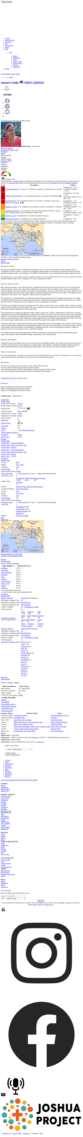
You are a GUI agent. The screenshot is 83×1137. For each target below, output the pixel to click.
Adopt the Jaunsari (7, 148)
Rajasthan (19, 482)
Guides (3, 836)
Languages (4, 594)
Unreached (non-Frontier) (13, 196)
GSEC (3, 430)
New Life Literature (57, 731)
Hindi (23, 612)
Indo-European (26, 602)
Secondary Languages (8, 618)
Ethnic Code (5, 456)
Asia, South (19, 465)
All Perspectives (6, 796)
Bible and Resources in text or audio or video (28, 722)
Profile (3, 261)
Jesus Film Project (56, 720)
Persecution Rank (6, 473)
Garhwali (30, 612)
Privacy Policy (17, 63)
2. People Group (10, 753)
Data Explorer (5, 789)
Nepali (23, 616)
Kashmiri (41, 616)
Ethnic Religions (6, 572)
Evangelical (53, 183)
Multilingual (5, 829)
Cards (3, 834)
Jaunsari (3, 157)
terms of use (49, 904)
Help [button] (6, 49)
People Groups (9, 40)
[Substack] (3, 911)
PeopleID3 (4, 435)
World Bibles (5, 702)
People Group (5, 447)
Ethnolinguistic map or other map (11, 554)
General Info (5, 400)
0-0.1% (3, 164)
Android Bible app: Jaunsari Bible (25, 731)
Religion (3, 559)
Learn (3, 861)
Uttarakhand (20, 478)
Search (7, 38)
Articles (3, 825)
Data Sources (5, 872)
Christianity (5, 570)
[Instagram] (41, 993)
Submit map (5, 519)
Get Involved (9, 45)
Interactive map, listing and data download (29, 487)
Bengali (40, 626)
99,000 (3, 153)
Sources (3, 733)
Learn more (40, 742)
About (7, 47)
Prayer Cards (14, 150)
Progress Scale (18, 181)
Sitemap (15, 65)
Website (18, 471)
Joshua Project (5, 871)
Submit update (5, 263)
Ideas (2, 840)
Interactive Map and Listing (9, 259)
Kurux (40, 620)
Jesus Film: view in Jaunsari (23, 720)
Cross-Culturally (6, 867)
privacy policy (37, 904)
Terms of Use (17, 61)
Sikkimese (30, 624)
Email (3, 847)
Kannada (40, 624)
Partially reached (10, 216)
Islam (3, 577)
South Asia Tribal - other (19, 445)
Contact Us (16, 67)
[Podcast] (16, 1096)
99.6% (9, 161)
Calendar (4, 851)
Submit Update (32, 780)
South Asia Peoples (22, 489)
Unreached (4, 426)
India (17, 462)
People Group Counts (8, 874)
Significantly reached (12, 219)
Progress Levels (6, 811)
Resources (8, 42)
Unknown (4, 168)
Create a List (5, 798)
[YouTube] (3, 1096)
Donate (7, 69)
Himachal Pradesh (39, 478)
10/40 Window (6, 469)
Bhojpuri (24, 626)
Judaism (3, 579)
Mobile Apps (5, 822)
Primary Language (7, 598)
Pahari (23, 624)
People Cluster (5, 445)
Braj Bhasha (31, 620)
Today (3, 843)
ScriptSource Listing (31, 607)
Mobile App (5, 845)
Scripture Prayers (6, 378)
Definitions (16, 58)
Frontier (3, 428)
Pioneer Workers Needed (9, 432)
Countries (4, 803)
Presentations (5, 818)
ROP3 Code (5, 437)
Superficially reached (12, 211)
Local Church (5, 827)
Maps (2, 518)
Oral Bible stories (19, 718)
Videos (3, 820)
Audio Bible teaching (20, 715)
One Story (54, 718)
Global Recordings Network (60, 715)
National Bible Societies (8, 706)
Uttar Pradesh (29, 478)
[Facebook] (41, 1074)
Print (2, 852)
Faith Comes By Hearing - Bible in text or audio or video (32, 726)
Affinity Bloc (5, 443)
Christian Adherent (71, 183)
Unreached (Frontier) (12, 189)
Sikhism (3, 586)
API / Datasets (5, 823)
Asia (17, 467)
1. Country (8, 749)
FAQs (15, 60)
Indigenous (4, 420)
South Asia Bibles (56, 724)
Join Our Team (5, 860)
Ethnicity (4, 439)
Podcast (3, 849)
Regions (3, 805)
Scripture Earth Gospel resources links (26, 729)
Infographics (5, 816)
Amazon (4, 700)
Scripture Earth (55, 729)
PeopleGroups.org (28, 430)
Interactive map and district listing (11, 556)
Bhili (39, 612)
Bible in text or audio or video (23, 724)
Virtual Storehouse (7, 711)
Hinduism (4, 161)
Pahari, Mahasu (32, 616)
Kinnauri (24, 620)
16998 (20, 435)
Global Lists (5, 791)
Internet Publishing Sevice (59, 722)
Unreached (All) (10, 201)
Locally (3, 865)
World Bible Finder (7, 709)
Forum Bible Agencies (8, 704)
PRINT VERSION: (34, 82)
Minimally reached (11, 207)
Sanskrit (29, 626)
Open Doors (23, 473)
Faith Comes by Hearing (58, 726)
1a (2, 189)
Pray (6, 44)
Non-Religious (6, 581)
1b (2, 196)
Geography (4, 458)
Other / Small (5, 583)
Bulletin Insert (5, 150)
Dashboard (4, 787)
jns (22, 600)
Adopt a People (6, 863)
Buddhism (4, 568)
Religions (4, 809)
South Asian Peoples (17, 443)
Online (20, 695)
